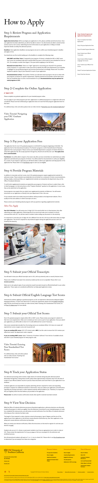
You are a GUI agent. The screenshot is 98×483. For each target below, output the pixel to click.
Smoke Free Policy (90, 472)
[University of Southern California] (14, 451)
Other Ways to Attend (86, 463)
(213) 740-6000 (35, 480)
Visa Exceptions (67, 459)
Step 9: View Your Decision (83, 74)
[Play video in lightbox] (49, 122)
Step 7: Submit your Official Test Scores (85, 65)
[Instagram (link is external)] (5, 472)
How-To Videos (10, 305)
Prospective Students (52, 452)
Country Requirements (69, 455)
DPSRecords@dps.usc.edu (47, 480)
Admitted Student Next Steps (52, 460)
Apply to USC (9, 93)
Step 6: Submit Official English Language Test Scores (84, 59)
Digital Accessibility (81, 472)
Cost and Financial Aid (86, 461)
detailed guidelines (9, 282)
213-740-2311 (7, 458)
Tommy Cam (6, 461)
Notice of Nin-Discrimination (70, 472)
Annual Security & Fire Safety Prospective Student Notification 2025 (16, 475)
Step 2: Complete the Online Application (84, 40)
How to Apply (50, 455)
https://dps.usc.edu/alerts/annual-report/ (52, 477)
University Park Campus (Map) (10, 456)
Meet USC (83, 455)
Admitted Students (51, 457)
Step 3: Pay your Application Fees (85, 45)
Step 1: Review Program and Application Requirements (84, 35)
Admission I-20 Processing (70, 462)
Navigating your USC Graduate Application (52, 107)
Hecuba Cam (6, 463)
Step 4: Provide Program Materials (85, 49)
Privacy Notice (60, 472)
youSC (11, 425)
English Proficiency (58, 301)
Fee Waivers (26, 162)
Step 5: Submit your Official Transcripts (84, 54)
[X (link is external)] (9, 472)
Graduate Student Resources (85, 458)
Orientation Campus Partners (85, 466)
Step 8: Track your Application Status (86, 70)
